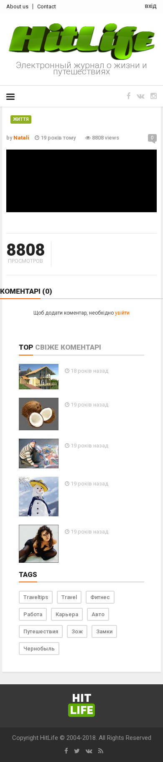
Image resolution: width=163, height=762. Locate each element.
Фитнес (100, 597)
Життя (21, 119)
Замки (104, 631)
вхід (151, 6)
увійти (122, 313)
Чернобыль (39, 648)
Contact (46, 6)
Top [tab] (26, 347)
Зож (77, 631)
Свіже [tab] (47, 347)
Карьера (67, 614)
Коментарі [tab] (81, 347)
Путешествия (40, 631)
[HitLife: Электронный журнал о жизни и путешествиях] (81, 41)
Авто (98, 614)
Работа (32, 614)
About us (17, 6)
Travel (69, 597)
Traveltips (35, 597)
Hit (81, 704)
